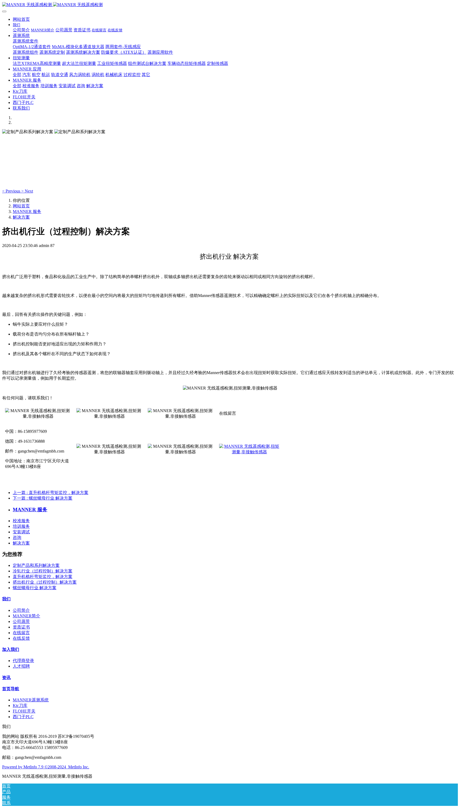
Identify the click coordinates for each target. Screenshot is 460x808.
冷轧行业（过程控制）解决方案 (42, 571)
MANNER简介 (26, 616)
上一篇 (50, 492)
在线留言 (21, 632)
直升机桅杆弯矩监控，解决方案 (42, 576)
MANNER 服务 (27, 211)
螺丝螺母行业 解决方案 (34, 587)
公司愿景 (21, 621)
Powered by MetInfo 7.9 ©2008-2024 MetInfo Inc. (45, 767)
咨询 (17, 537)
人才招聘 (21, 666)
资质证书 (21, 627)
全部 (17, 74)
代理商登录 (23, 660)
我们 (6, 599)
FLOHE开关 (24, 711)
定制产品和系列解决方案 (36, 565)
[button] (11, 191)
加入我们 (10, 649)
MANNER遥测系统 (31, 700)
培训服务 (21, 526)
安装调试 (21, 532)
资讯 (6, 677)
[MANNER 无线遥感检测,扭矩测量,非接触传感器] (249, 446)
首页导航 (10, 688)
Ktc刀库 (20, 705)
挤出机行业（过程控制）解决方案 (45, 582)
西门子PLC (23, 716)
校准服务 (21, 520)
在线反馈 (21, 638)
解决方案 (21, 217)
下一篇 (42, 498)
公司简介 (21, 610)
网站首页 (21, 19)
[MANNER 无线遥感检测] (230, 5)
